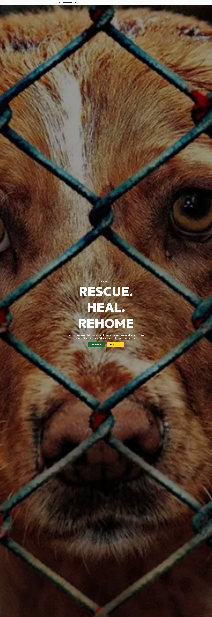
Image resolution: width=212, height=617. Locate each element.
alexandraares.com (67, 2)
